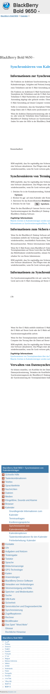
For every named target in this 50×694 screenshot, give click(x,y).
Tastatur (9, 559)
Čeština (7, 644)
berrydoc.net (12, 692)
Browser (9, 504)
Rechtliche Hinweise (15, 632)
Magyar (7, 658)
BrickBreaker (11, 621)
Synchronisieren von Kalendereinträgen (19, 528)
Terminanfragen (17, 518)
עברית (7, 656)
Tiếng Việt (8, 681)
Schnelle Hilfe (12, 474)
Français (8, 654)
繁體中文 (8, 687)
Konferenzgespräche (19, 522)
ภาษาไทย (8, 678)
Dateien (9, 493)
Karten (8, 573)
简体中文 (8, 684)
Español (7, 651)
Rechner (9, 617)
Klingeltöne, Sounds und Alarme (21, 500)
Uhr (7, 548)
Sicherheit (10, 603)
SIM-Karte (10, 599)
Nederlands (9, 668)
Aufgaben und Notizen (16, 551)
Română (8, 676)
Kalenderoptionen (18, 533)
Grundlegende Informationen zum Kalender (25, 513)
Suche (8, 595)
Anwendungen (12, 577)
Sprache (9, 562)
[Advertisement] (25, 35)
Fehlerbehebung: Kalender (22, 540)
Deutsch (8, 646)
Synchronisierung (14, 610)
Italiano (7, 663)
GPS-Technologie (14, 570)
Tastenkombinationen (15, 478)
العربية (7, 641)
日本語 (7, 666)
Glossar (9, 628)
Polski (7, 671)
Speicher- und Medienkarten (19, 592)
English (7, 649)
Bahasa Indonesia (11, 661)
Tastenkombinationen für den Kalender (28, 537)
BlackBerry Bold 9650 (6, 5)
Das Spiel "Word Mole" (16, 624)
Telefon (8, 482)
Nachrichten (11, 489)
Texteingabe (11, 555)
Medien (9, 496)
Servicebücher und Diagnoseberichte (23, 606)
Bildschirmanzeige (14, 566)
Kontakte (9, 544)
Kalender (24, 16)
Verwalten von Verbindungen (19, 584)
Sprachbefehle (12, 485)
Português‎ (8, 673)
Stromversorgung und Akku (18, 588)
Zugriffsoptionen (13, 613)
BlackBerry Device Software (19, 581)
